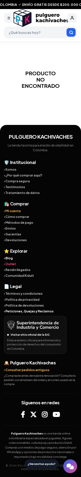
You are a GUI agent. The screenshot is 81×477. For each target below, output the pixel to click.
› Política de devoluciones (24, 305)
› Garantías (12, 234)
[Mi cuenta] (72, 18)
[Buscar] (71, 32)
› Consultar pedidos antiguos (26, 370)
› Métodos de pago (18, 222)
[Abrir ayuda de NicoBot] (70, 466)
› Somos (10, 169)
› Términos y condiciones (23, 293)
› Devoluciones (15, 240)
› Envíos (10, 228)
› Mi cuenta (12, 211)
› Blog (8, 258)
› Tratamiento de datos (22, 193)
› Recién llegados (17, 270)
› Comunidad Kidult (19, 275)
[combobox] (40, 32)
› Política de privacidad (22, 299)
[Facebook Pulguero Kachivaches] (23, 414)
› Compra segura (17, 181)
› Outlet (10, 264)
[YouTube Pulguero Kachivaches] (56, 414)
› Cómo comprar (16, 217)
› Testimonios (14, 187)
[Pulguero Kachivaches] (40, 18)
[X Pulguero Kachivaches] (33, 414)
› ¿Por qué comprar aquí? (23, 175)
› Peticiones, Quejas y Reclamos (29, 311)
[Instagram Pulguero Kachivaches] (45, 414)
